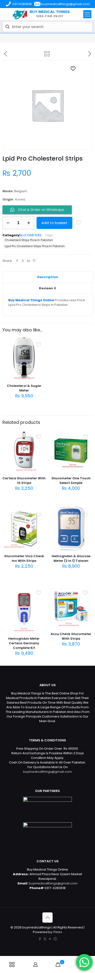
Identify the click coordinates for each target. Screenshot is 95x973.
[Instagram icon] (55, 938)
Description (47, 277)
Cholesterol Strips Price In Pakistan (29, 240)
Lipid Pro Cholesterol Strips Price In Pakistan (35, 246)
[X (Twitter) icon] (45, 938)
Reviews (47, 288)
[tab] (47, 277)
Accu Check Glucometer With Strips (71, 636)
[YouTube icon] (50, 938)
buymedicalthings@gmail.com (47, 771)
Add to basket (54, 222)
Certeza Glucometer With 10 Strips (24, 480)
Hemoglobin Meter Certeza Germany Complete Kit (24, 643)
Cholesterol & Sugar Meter (24, 388)
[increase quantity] (28, 223)
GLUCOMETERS (30, 235)
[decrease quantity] (8, 223)
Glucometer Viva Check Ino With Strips (24, 558)
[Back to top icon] (47, 917)
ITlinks (57, 932)
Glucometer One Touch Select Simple (71, 480)
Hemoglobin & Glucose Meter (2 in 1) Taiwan (71, 558)
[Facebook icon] (40, 938)
